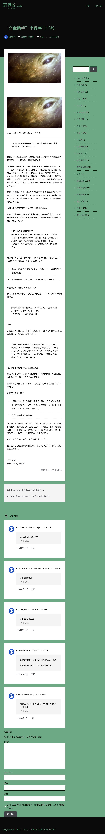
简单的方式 (19, 192)
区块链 (79, 105)
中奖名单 (80, 85)
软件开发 (80, 215)
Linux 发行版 (82, 78)
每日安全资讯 (82, 167)
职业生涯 (80, 201)
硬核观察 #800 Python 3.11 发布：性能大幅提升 (30, 496)
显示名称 (8, 772)
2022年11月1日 (21, 718)
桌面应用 (80, 160)
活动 (78, 174)
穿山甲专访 (81, 187)
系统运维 (80, 194)
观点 (78, 208)
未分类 (79, 139)
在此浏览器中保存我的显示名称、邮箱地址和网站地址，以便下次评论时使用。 (35, 806)
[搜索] (93, 69)
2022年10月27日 (22, 674)
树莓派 (79, 153)
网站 (6, 794)
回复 (33, 548)
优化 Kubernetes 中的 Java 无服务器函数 (24, 490)
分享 (78, 98)
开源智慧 (80, 119)
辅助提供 (58, 182)
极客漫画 (80, 146)
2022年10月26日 (22, 548)
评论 (6, 741)
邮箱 (6, 783)
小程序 (14, 463)
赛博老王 (12, 37)
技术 (78, 126)
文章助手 (22, 463)
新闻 (41, 37)
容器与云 (80, 112)
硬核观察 (80, 180)
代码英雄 (80, 91)
